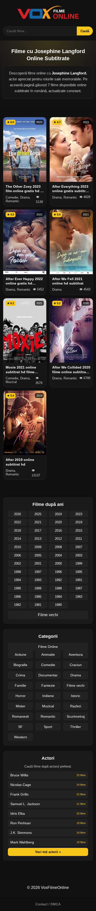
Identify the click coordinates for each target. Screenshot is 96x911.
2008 (58, 547)
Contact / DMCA (48, 904)
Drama (75, 675)
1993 (37, 580)
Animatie (48, 654)
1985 (37, 596)
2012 (58, 539)
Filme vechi (48, 615)
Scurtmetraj (76, 716)
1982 (17, 605)
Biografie (20, 665)
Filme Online (48, 647)
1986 (17, 596)
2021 (37, 522)
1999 (78, 563)
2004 (58, 555)
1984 (58, 596)
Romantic (48, 716)
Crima (20, 675)
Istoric (75, 696)
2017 (37, 530)
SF (20, 727)
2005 (37, 555)
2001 (37, 563)
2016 (58, 530)
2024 (58, 514)
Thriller (75, 727)
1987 (78, 588)
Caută (84, 31)
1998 (17, 572)
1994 (17, 580)
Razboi (75, 706)
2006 (17, 555)
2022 (17, 522)
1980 (58, 605)
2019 (78, 522)
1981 (37, 605)
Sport (48, 727)
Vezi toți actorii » (48, 852)
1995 (78, 572)
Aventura (76, 654)
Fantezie (48, 685)
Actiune (20, 654)
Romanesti (20, 716)
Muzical (48, 706)
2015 (78, 530)
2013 (37, 539)
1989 (37, 588)
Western (20, 737)
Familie (20, 685)
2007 (78, 547)
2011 (78, 539)
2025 (37, 514)
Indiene (48, 696)
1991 (78, 580)
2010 (17, 547)
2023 (78, 514)
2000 (58, 563)
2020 (58, 522)
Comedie (48, 665)
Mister (20, 706)
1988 (58, 588)
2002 (17, 563)
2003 (78, 555)
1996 (58, 572)
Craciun (76, 665)
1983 (78, 596)
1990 (17, 588)
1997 (37, 572)
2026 (17, 514)
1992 (58, 580)
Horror (21, 696)
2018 (17, 530)
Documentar (48, 675)
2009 (37, 547)
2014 (17, 539)
